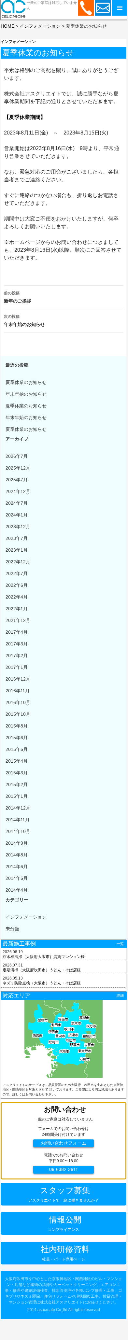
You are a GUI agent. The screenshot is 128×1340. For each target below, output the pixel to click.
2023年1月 (17, 550)
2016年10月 (18, 702)
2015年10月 (18, 714)
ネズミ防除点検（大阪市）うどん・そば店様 (42, 983)
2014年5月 (17, 878)
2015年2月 (17, 784)
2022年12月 (18, 561)
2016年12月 (18, 679)
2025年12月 (18, 468)
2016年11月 (18, 690)
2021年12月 (18, 620)
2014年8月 (17, 854)
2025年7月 (17, 479)
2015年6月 (17, 737)
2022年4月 (17, 596)
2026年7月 (17, 456)
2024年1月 (17, 514)
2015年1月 (17, 796)
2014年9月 (17, 843)
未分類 (12, 928)
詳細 (120, 995)
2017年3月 (17, 643)
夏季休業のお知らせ (26, 382)
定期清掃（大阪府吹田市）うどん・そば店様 (42, 970)
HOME (7, 26)
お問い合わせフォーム (63, 1143)
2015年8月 (17, 725)
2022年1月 (17, 608)
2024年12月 (18, 491)
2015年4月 (17, 761)
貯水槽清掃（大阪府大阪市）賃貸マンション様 (44, 956)
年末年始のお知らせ (24, 320)
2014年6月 (17, 866)
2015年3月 (17, 772)
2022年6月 (17, 585)
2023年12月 (18, 526)
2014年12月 (18, 808)
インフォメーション (40, 26)
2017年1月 (17, 667)
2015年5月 (17, 749)
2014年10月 (18, 831)
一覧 (120, 944)
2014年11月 (18, 819)
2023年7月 (17, 538)
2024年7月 (17, 503)
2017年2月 (17, 655)
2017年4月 (17, 632)
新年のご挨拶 (17, 297)
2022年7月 (17, 573)
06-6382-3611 (63, 1169)
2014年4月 (17, 890)
